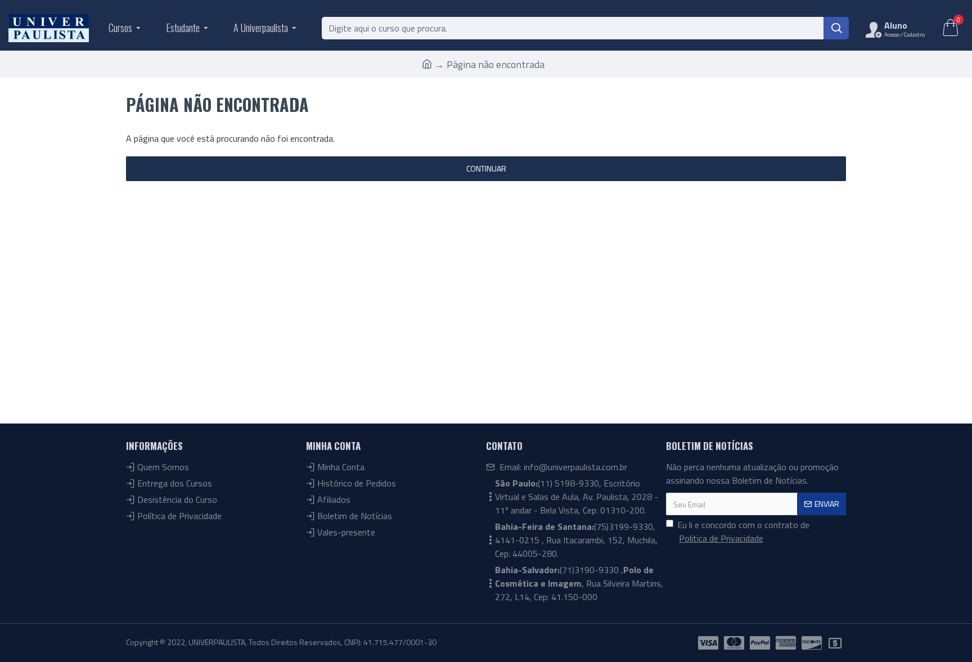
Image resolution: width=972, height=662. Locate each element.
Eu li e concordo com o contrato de (743, 531)
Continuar (486, 168)
